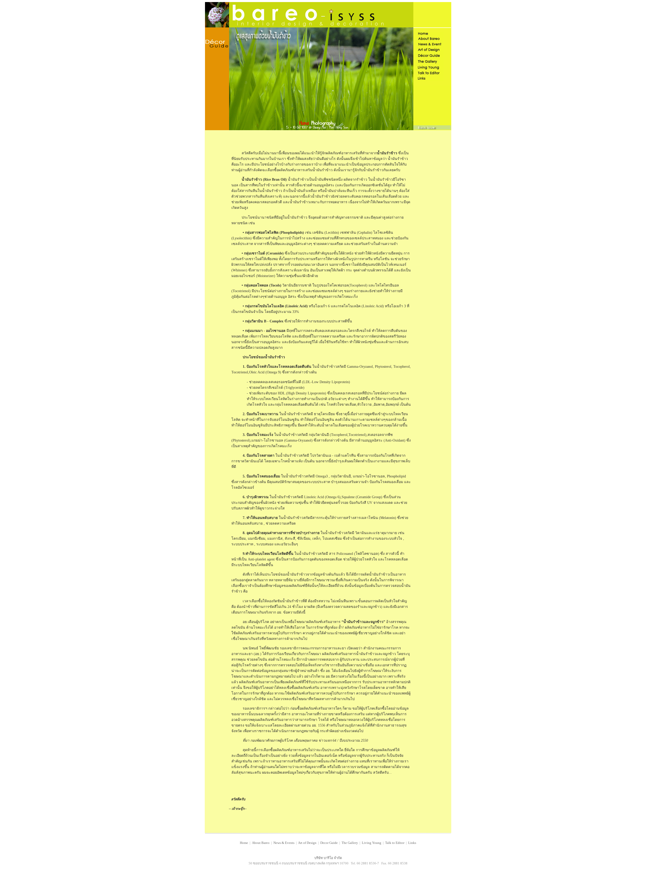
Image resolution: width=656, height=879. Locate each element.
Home (244, 843)
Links (412, 843)
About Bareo (261, 843)
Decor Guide (329, 843)
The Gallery (349, 843)
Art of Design (307, 843)
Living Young (372, 843)
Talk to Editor (394, 843)
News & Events (283, 843)
